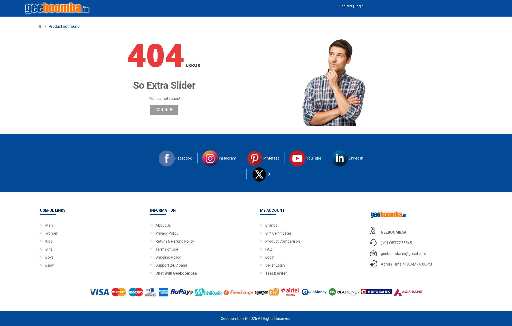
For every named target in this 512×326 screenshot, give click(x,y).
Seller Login (275, 265)
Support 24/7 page (171, 265)
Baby (49, 265)
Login (269, 257)
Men (49, 225)
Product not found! (64, 26)
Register (346, 6)
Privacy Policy (166, 233)
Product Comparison (282, 241)
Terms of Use (166, 249)
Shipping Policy (168, 257)
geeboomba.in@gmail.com (403, 253)
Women (51, 233)
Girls (49, 249)
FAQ (268, 249)
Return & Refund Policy (174, 241)
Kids (48, 241)
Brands (271, 225)
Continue (164, 110)
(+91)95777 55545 (396, 243)
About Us (163, 225)
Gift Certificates (278, 233)
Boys (49, 257)
